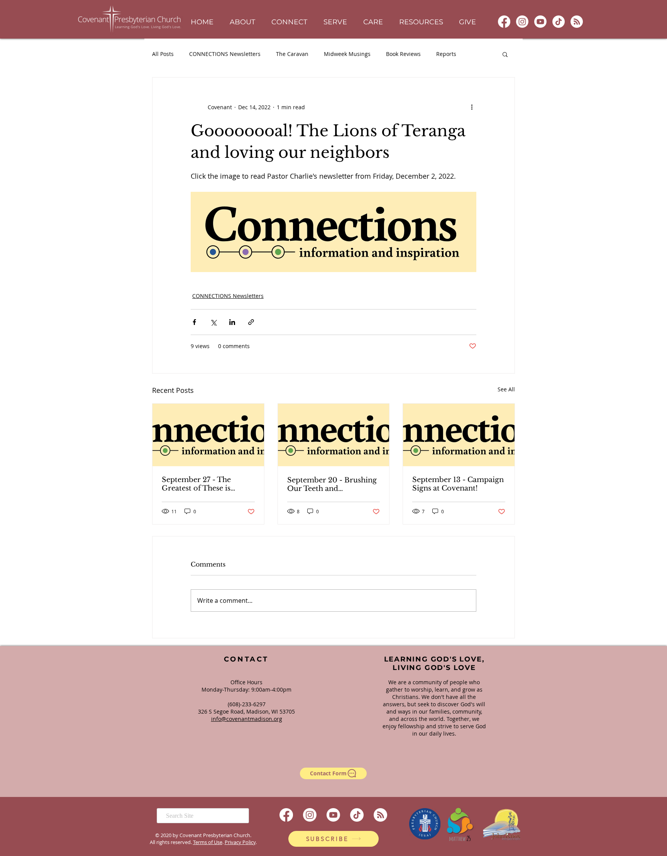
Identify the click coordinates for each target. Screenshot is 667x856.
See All (506, 389)
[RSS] (577, 21)
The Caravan (292, 54)
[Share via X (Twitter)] (213, 322)
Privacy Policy (240, 842)
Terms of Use (207, 842)
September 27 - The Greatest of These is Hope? (196, 483)
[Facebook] (504, 21)
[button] (242, 22)
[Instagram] (522, 21)
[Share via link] (251, 322)
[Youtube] (540, 21)
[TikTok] (558, 21)
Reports (446, 54)
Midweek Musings (347, 54)
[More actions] (471, 107)
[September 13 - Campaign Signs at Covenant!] (459, 435)
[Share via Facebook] (194, 322)
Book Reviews (403, 54)
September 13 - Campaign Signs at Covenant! (458, 483)
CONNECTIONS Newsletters (225, 54)
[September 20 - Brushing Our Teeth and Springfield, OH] (333, 435)
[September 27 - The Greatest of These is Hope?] (208, 435)
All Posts (163, 54)
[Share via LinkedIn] (232, 322)
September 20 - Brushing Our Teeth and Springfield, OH (332, 484)
